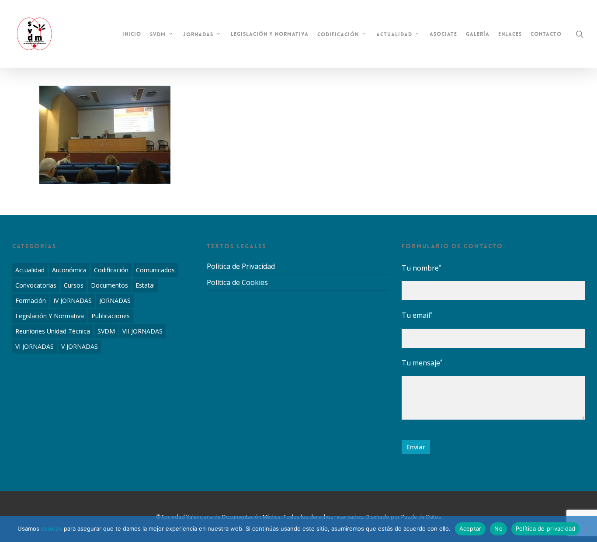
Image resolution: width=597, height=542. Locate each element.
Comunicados (155, 270)
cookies (51, 528)
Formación (30, 300)
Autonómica (69, 270)
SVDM (106, 331)
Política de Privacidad (241, 266)
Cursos (73, 285)
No (498, 528)
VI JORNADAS (34, 346)
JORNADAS (115, 300)
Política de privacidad (546, 528)
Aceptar (470, 528)
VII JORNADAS (142, 331)
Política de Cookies (237, 282)
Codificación (111, 270)
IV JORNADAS (72, 300)
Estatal (145, 285)
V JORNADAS (79, 346)
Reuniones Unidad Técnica (52, 331)
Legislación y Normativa (49, 316)
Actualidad (30, 270)
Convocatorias (35, 285)
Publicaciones (110, 316)
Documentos (109, 285)
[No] (586, 529)
